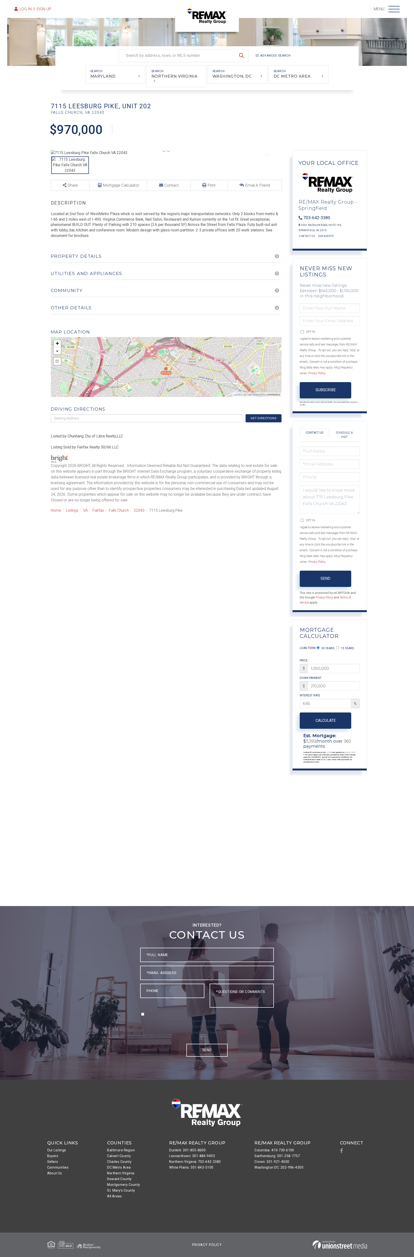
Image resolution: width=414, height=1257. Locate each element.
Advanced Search (275, 55)
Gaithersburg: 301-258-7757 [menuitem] (277, 1156)
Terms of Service (247, 1060)
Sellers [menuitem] (52, 1162)
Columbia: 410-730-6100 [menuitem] (274, 1150)
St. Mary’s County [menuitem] (121, 1190)
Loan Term (308, 648)
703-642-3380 (316, 217)
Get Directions (263, 418)
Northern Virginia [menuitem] (120, 1173)
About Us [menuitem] (54, 1173)
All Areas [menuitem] (114, 1196)
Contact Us (307, 236)
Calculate (326, 720)
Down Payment (311, 678)
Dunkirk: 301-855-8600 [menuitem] (187, 1150)
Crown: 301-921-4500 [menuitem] (271, 1162)
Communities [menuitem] (58, 1167)
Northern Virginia (174, 76)
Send (325, 578)
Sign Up (44, 9)
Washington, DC (232, 76)
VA (85, 510)
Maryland (102, 76)
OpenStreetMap (256, 394)
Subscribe (326, 390)
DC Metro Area (292, 76)
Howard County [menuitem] (119, 1179)
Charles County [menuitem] (119, 1162)
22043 (139, 510)
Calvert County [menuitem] (119, 1156)
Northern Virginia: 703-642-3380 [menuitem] (195, 1162)
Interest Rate (310, 695)
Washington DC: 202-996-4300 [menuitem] (278, 1167)
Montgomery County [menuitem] (123, 1185)
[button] (241, 55)
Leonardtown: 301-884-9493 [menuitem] (192, 1156)
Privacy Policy (316, 373)
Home (56, 510)
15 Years (347, 648)
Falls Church (119, 510)
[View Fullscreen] (57, 361)
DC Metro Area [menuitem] (119, 1167)
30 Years (327, 648)
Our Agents (326, 236)
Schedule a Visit (344, 434)
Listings (72, 510)
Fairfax (98, 510)
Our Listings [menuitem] (56, 1150)
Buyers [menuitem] (52, 1156)
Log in (26, 9)
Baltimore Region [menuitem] (121, 1150)
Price (304, 660)
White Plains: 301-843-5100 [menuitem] (191, 1167)
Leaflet (238, 394)
